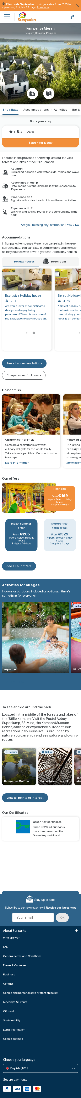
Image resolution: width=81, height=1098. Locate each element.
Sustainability (11, 1020)
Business (9, 974)
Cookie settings (13, 1038)
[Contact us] (72, 17)
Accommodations (36, 109)
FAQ (5, 946)
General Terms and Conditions (22, 956)
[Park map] (48, 93)
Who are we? (11, 937)
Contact (8, 983)
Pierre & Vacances (14, 965)
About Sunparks (14, 930)
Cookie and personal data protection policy (30, 992)
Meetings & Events (15, 1002)
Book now (43, 7)
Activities (60, 109)
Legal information (14, 1029)
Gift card (8, 1011)
